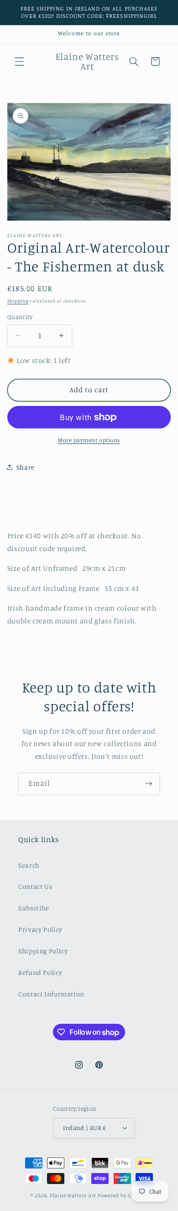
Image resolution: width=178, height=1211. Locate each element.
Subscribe (33, 908)
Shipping (18, 300)
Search (29, 865)
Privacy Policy (40, 929)
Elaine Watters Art (73, 1195)
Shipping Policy (43, 951)
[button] (19, 61)
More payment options (89, 440)
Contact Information (51, 994)
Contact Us (35, 886)
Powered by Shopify (122, 1195)
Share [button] (25, 467)
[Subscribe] (148, 784)
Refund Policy (40, 972)
